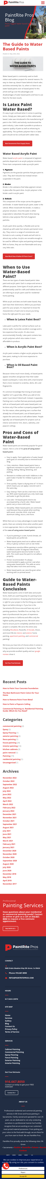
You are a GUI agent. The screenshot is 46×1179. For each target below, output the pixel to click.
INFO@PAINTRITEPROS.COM (21, 978)
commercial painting (12, 726)
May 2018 (7, 877)
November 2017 (10, 884)
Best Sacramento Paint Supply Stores (17, 143)
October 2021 (8, 821)
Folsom (35, 1147)
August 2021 (8, 827)
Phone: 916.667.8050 (18, 973)
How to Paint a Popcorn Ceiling (16, 704)
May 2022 (7, 797)
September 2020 (10, 860)
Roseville (26, 1147)
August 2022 (8, 788)
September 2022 (10, 784)
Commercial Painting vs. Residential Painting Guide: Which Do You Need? (23, 709)
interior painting (10, 746)
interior (19, 633)
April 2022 (7, 801)
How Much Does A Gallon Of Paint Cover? (18, 256)
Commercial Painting (14, 1052)
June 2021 (7, 834)
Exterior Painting (12, 1060)
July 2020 (7, 867)
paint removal (9, 752)
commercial (33, 636)
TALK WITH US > (10, 928)
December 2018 (9, 874)
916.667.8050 (15, 1081)
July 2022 (7, 791)
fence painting (9, 739)
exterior (29, 633)
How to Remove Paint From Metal (18, 699)
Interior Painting (12, 1063)
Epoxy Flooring (9, 733)
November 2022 (10, 778)
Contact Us (10, 1026)
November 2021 (10, 817)
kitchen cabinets (10, 749)
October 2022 (8, 781)
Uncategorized (9, 762)
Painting (6, 756)
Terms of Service (12, 1032)
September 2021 (10, 824)
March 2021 (8, 841)
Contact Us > (11, 1093)
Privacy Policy (11, 1029)
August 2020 (8, 864)
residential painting (11, 759)
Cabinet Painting (12, 1049)
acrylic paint (17, 158)
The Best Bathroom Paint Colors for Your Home (21, 694)
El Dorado (30, 630)
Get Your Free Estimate (12, 663)
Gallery (8, 1021)
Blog (7, 1023)
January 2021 (8, 847)
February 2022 (9, 807)
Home (7, 1015)
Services (8, 1018)
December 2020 (9, 851)
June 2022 (7, 794)
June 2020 (7, 870)
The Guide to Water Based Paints (23, 46)
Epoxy (5, 729)
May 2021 (7, 837)
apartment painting (17, 636)
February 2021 (9, 844)
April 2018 (7, 880)
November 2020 (10, 854)
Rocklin (17, 1147)
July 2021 (7, 831)
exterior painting (10, 736)
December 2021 (9, 814)
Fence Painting (11, 1057)
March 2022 (8, 804)
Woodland (14, 630)
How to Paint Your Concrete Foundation (21, 688)
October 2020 (8, 857)
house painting (9, 742)
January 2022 (8, 811)
